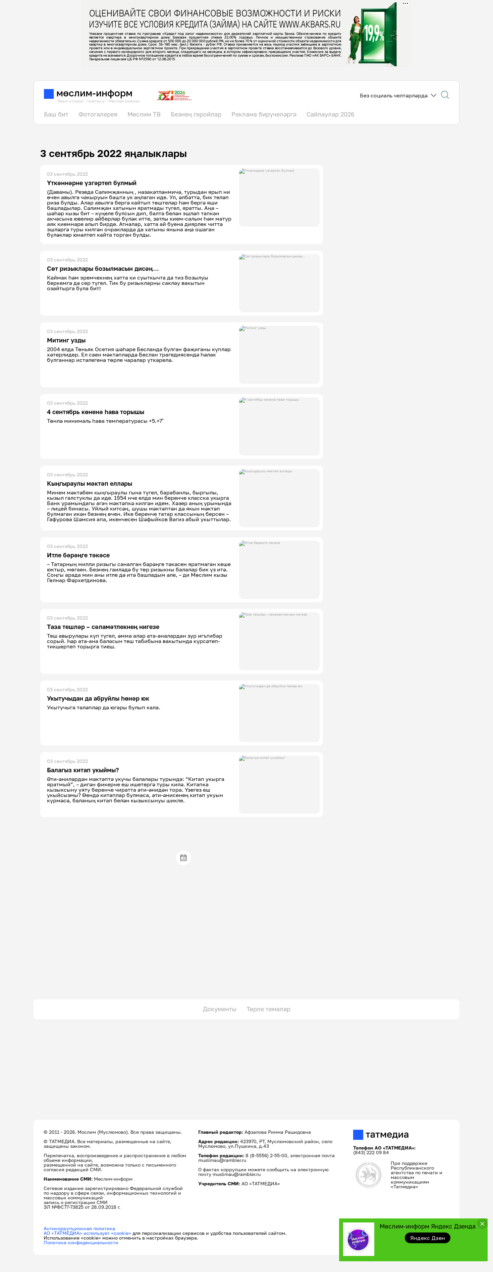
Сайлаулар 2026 (330, 114)
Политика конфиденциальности (81, 1242)
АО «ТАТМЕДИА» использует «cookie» (87, 1233)
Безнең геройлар (196, 114)
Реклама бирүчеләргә (263, 114)
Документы (219, 1009)
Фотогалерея (97, 114)
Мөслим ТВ (144, 114)
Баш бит (56, 114)
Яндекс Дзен (427, 1238)
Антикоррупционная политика (79, 1228)
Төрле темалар (268, 1009)
